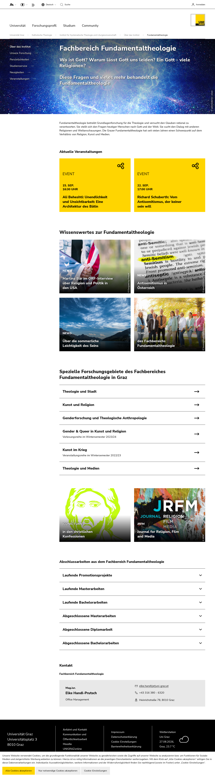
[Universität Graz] (198, 20)
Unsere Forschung (21, 53)
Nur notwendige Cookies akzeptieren (57, 770)
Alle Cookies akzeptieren (18, 770)
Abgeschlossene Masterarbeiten (89, 616)
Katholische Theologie (42, 35)
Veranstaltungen (20, 79)
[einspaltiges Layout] (34, 4)
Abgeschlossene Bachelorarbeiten (91, 643)
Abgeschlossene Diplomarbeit (87, 629)
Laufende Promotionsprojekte (87, 575)
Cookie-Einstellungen (123, 741)
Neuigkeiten (17, 72)
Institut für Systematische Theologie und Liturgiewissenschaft (88, 35)
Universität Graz (17, 35)
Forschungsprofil (44, 25)
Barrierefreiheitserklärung (126, 746)
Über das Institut (132, 35)
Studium (69, 25)
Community (90, 25)
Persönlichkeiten (20, 59)
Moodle (67, 744)
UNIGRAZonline (72, 749)
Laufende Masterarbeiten (83, 589)
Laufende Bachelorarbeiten (85, 602)
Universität (18, 25)
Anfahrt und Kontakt (75, 729)
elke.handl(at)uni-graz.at (153, 686)
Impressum (117, 732)
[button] (12, 4)
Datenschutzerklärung (124, 737)
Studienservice (19, 66)
